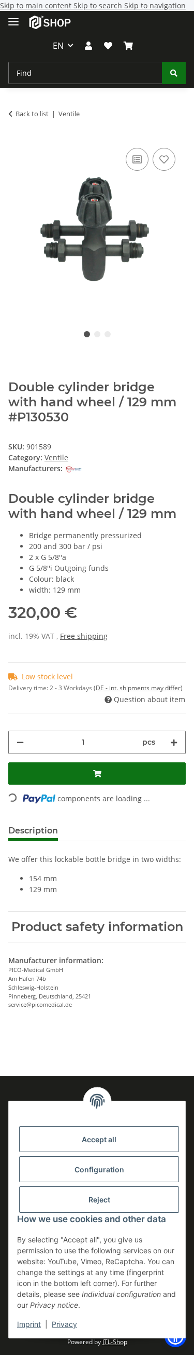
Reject (99, 1199)
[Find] (174, 73)
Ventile (56, 457)
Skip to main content (36, 5)
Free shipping (84, 636)
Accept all (99, 1139)
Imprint (29, 1324)
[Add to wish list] (164, 159)
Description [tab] (33, 831)
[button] (88, 45)
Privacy (64, 1324)
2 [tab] (97, 334)
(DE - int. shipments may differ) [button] (138, 687)
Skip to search (98, 5)
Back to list (32, 113)
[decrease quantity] (20, 742)
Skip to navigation (155, 5)
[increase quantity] (173, 742)
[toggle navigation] (13, 17)
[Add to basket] (97, 773)
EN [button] (58, 45)
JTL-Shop (114, 1341)
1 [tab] (87, 334)
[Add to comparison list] (137, 159)
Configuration (99, 1169)
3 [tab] (108, 334)
